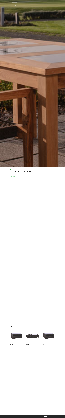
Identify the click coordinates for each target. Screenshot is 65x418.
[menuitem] (38, 5)
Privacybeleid (49, 416)
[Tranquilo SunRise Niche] (16, 335)
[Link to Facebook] (53, 4)
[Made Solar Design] (15, 5)
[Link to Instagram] (54, 4)
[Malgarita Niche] (32, 335)
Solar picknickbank (13, 176)
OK (45, 416)
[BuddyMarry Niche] (48, 335)
